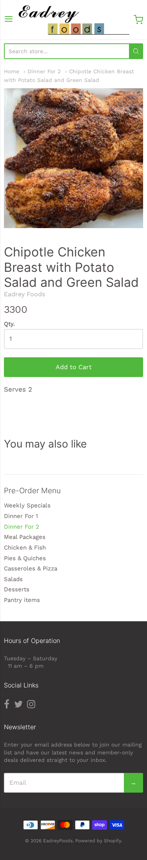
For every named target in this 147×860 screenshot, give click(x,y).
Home (11, 71)
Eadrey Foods (24, 294)
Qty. (9, 324)
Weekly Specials (27, 505)
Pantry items (22, 600)
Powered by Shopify (98, 840)
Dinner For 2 (44, 71)
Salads (13, 579)
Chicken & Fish (25, 547)
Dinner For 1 (21, 516)
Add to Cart (74, 367)
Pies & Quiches (25, 558)
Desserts (16, 589)
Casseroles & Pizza (30, 568)
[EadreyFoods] (73, 19)
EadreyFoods (58, 840)
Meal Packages (24, 537)
